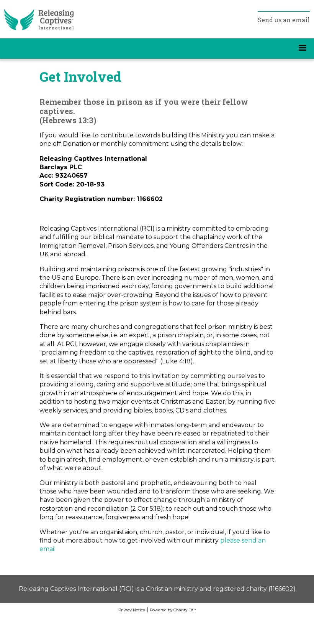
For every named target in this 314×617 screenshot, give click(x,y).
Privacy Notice (131, 610)
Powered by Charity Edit (173, 610)
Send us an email (284, 20)
